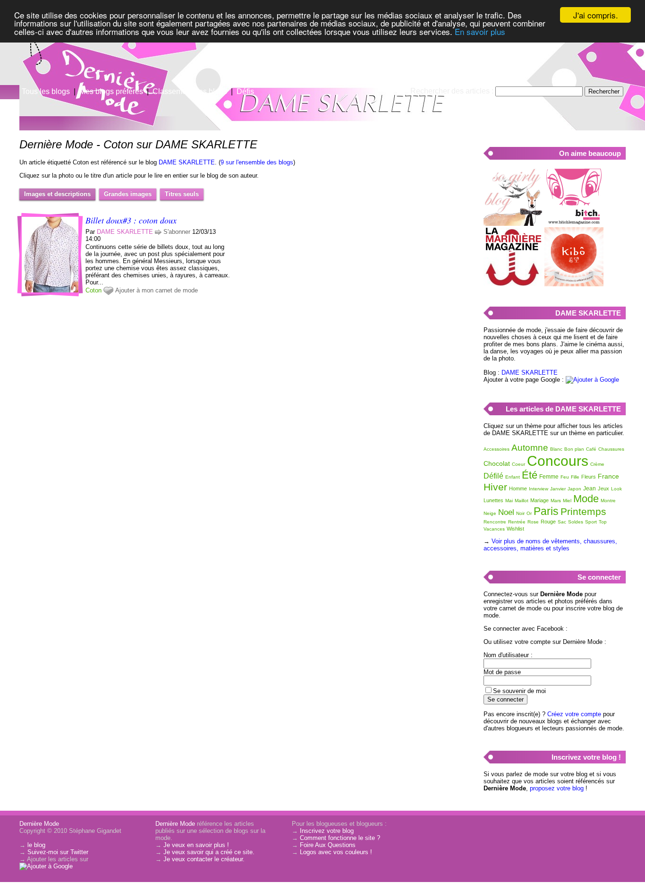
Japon (574, 488)
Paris (546, 511)
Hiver (495, 486)
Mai (509, 500)
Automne (529, 448)
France (608, 476)
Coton (93, 290)
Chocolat (497, 463)
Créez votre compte (574, 714)
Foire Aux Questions (328, 844)
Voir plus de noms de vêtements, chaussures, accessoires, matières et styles (550, 545)
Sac (562, 521)
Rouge (548, 521)
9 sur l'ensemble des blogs (257, 162)
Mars (556, 500)
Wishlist (515, 528)
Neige (490, 513)
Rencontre (495, 521)
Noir (520, 513)
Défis (245, 91)
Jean (589, 488)
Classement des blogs (190, 91)
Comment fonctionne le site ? (340, 837)
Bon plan (574, 449)
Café (591, 449)
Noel (506, 512)
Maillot (521, 500)
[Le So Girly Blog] (513, 223)
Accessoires (496, 449)
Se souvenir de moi (519, 690)
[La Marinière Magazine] (513, 284)
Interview (538, 488)
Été (529, 475)
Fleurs (588, 477)
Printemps (583, 511)
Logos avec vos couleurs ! (336, 852)
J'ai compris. (595, 15)
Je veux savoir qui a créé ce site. (209, 852)
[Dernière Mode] (94, 49)
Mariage (539, 500)
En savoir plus (480, 31)
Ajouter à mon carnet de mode (156, 290)
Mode (586, 499)
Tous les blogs (46, 91)
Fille (575, 477)
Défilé (493, 476)
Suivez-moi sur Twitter (57, 852)
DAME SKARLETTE (187, 162)
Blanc (556, 449)
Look (616, 488)
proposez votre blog (557, 788)
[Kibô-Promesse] (573, 284)
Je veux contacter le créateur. (204, 859)
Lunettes (493, 500)
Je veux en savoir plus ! (196, 844)
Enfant (512, 477)
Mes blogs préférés (111, 91)
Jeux (603, 488)
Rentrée (517, 521)
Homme (518, 488)
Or (529, 513)
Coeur (518, 464)
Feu (564, 477)
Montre (608, 500)
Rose (533, 521)
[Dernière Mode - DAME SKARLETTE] (436, 73)
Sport (591, 521)
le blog (36, 844)
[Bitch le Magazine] (573, 223)
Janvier (558, 488)
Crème (597, 464)
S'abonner (176, 231)
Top (603, 521)
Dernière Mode (39, 823)
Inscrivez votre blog (327, 830)
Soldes (575, 521)
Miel (567, 500)
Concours (557, 461)
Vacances (494, 528)
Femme (549, 476)
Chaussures (611, 449)
